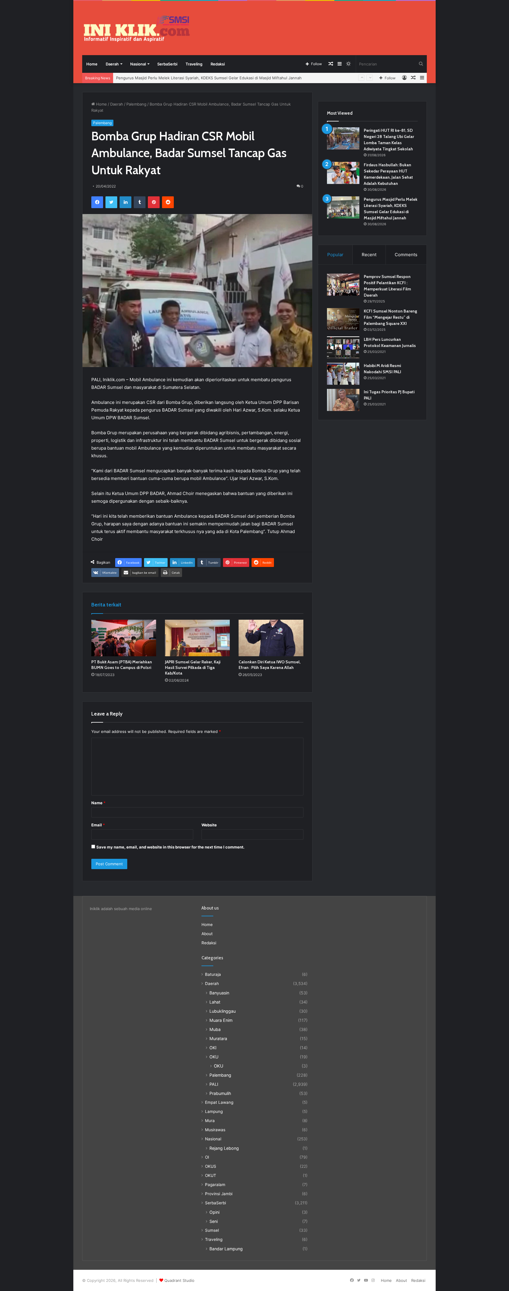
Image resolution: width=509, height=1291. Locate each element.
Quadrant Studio (179, 1280)
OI (207, 1157)
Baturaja (213, 974)
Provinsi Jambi (218, 1193)
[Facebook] (97, 202)
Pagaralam (215, 1184)
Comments (406, 254)
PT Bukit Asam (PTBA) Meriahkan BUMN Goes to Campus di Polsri (121, 664)
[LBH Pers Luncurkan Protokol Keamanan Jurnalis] (343, 347)
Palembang (136, 104)
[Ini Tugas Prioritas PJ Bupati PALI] (343, 400)
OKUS (210, 1166)
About (207, 933)
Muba (215, 1029)
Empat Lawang (219, 1102)
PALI (213, 1084)
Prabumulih (220, 1093)
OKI (213, 1047)
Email (98, 825)
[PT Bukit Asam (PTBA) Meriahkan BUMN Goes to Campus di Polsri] (123, 638)
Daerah (112, 64)
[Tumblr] (140, 202)
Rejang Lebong (224, 1148)
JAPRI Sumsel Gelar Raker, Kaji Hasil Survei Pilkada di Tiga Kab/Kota (192, 667)
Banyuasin (219, 992)
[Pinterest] (154, 202)
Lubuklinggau (222, 1011)
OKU (214, 1056)
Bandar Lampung (226, 1248)
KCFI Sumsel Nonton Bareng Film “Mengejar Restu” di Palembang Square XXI (390, 317)
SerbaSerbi (167, 64)
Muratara (218, 1038)
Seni (213, 1221)
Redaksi (218, 64)
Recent (369, 254)
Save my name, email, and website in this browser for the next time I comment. (170, 847)
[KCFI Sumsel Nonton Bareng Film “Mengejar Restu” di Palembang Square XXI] (343, 319)
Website (209, 825)
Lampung (214, 1111)
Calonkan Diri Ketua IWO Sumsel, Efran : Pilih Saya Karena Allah (269, 664)
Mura (210, 1120)
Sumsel (212, 1230)
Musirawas (215, 1129)
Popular (335, 254)
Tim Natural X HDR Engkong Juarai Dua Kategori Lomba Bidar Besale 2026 (183, 77)
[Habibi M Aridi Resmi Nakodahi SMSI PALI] (343, 374)
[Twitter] (111, 202)
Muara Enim (220, 1020)
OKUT (210, 1175)
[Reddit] (168, 202)
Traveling (194, 64)
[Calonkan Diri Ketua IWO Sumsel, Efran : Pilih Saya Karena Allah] (271, 638)
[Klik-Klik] (136, 28)
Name (98, 802)
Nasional (138, 64)
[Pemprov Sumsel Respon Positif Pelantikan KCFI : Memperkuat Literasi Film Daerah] (343, 285)
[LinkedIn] (125, 202)
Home (91, 64)
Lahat (214, 1001)
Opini (214, 1212)
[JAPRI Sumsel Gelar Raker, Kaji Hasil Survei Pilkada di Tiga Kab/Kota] (197, 638)
